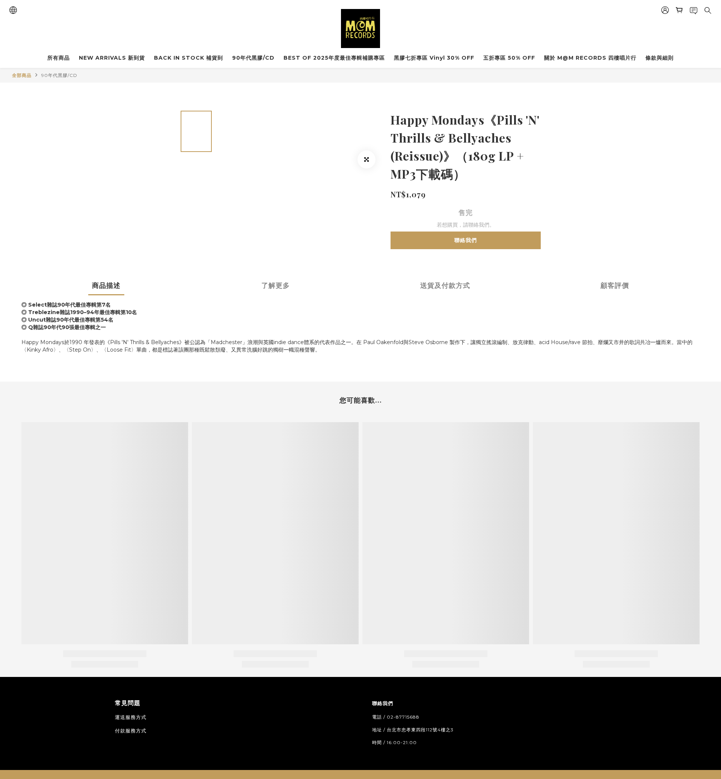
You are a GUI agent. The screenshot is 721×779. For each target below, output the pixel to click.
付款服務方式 (130, 731)
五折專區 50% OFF (509, 57)
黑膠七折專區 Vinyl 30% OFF (434, 57)
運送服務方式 (130, 717)
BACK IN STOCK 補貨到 (188, 57)
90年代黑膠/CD (253, 57)
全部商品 (22, 75)
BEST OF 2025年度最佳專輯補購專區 (334, 57)
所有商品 (58, 57)
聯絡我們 (465, 240)
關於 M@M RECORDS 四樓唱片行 (590, 57)
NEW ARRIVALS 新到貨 (112, 57)
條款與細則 (660, 57)
